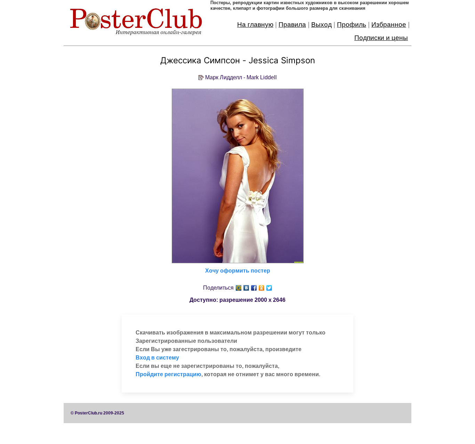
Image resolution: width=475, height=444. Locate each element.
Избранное (388, 24)
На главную (255, 24)
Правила (292, 24)
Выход (321, 24)
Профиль (351, 24)
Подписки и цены (381, 37)
